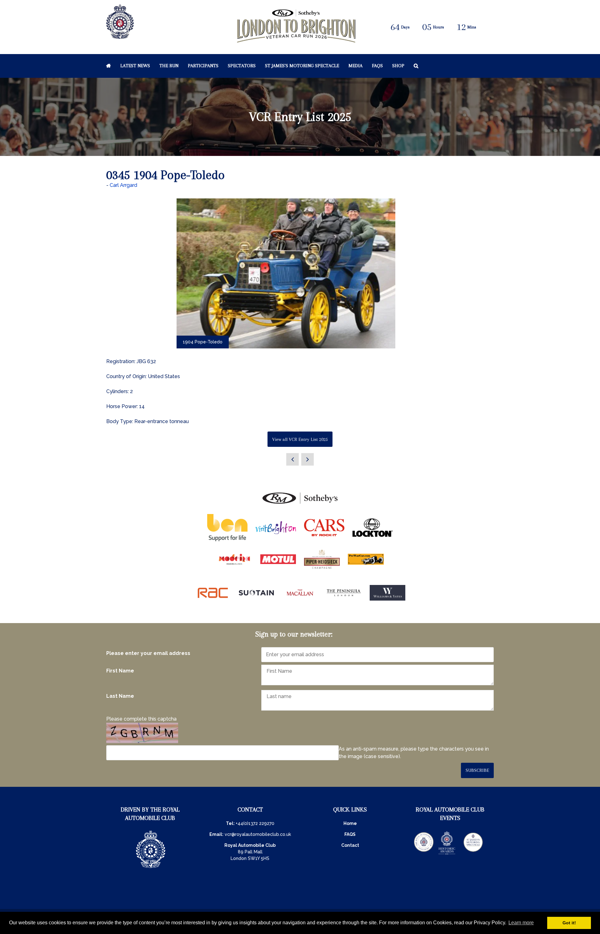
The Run (168, 65)
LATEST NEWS (135, 65)
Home (108, 65)
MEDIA (355, 65)
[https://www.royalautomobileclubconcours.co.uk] (423, 854)
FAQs (377, 65)
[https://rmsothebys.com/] (300, 504)
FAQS (350, 834)
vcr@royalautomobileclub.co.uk (258, 834)
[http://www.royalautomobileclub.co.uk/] (120, 35)
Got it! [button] (569, 922)
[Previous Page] (292, 459)
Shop (398, 65)
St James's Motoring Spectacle (302, 65)
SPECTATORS (242, 65)
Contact (350, 845)
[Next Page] (307, 459)
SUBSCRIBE (477, 770)
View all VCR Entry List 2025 (300, 439)
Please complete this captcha (141, 719)
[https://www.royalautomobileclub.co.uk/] (150, 868)
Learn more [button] (521, 922)
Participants (203, 65)
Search (416, 65)
